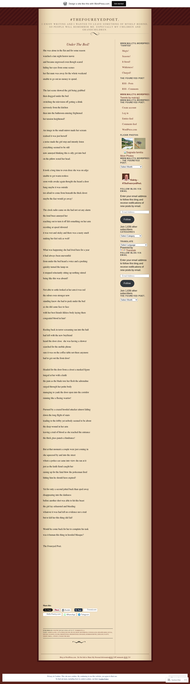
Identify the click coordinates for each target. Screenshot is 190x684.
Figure (45, 634)
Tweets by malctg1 (130, 97)
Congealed (92, 632)
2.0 (112, 657)
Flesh (57, 634)
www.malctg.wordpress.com (138, 94)
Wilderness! (127, 67)
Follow (127, 219)
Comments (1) (80, 630)
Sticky (55, 636)
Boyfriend (84, 632)
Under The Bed (64, 636)
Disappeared (102, 632)
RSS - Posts (127, 83)
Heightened (74, 634)
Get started (119, 4)
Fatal (110, 632)
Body (77, 632)
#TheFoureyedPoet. (95, 19)
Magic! (125, 50)
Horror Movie (91, 634)
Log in (125, 113)
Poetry (56, 630)
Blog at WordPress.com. (68, 657)
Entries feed (127, 118)
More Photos (127, 156)
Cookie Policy (104, 679)
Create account (129, 107)
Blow (73, 632)
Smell (50, 636)
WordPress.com (129, 129)
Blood (67, 632)
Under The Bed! (77, 44)
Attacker (61, 632)
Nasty (106, 634)
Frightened (64, 634)
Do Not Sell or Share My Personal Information (93, 657)
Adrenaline (52, 632)
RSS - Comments (130, 88)
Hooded (82, 634)
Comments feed (129, 123)
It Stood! (126, 61)
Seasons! (126, 56)
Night (45, 636)
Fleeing (52, 634)
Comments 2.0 (122, 657)
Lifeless (100, 634)
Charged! (126, 72)
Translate (131, 250)
